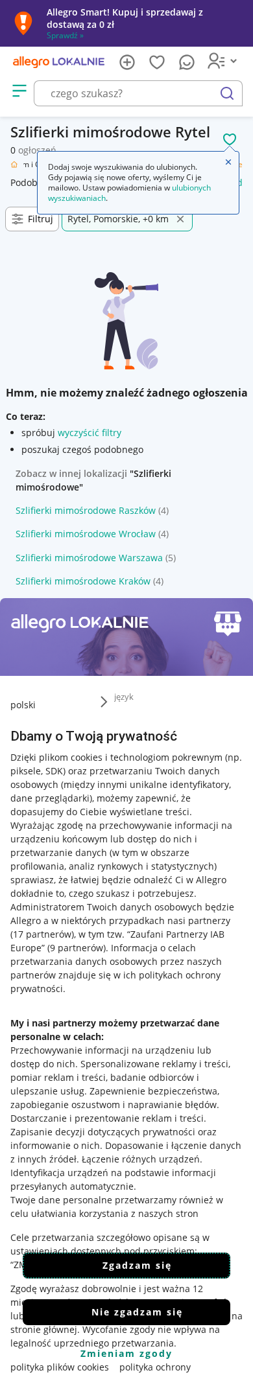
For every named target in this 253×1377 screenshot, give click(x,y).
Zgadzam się (137, 1265)
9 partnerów (76, 948)
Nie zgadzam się (137, 1312)
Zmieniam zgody (126, 1353)
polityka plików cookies (59, 1367)
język (124, 696)
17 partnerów (42, 934)
